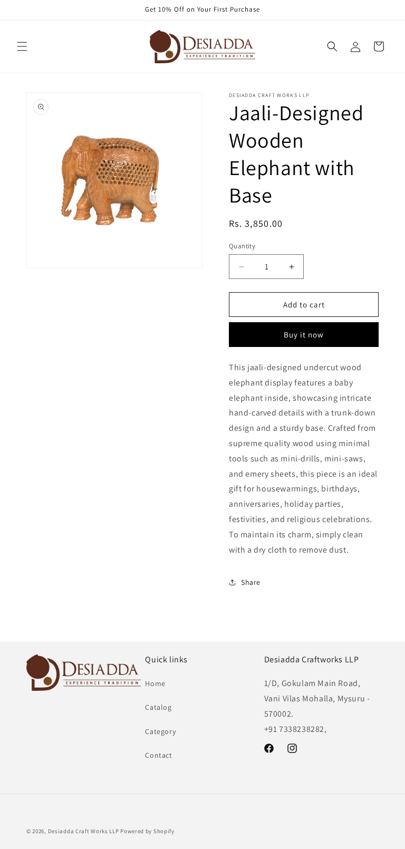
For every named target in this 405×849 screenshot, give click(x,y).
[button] (22, 46)
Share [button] (251, 582)
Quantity (242, 246)
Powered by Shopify (147, 831)
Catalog (158, 707)
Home (155, 683)
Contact (158, 755)
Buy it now (304, 335)
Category (160, 731)
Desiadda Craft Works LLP (83, 831)
